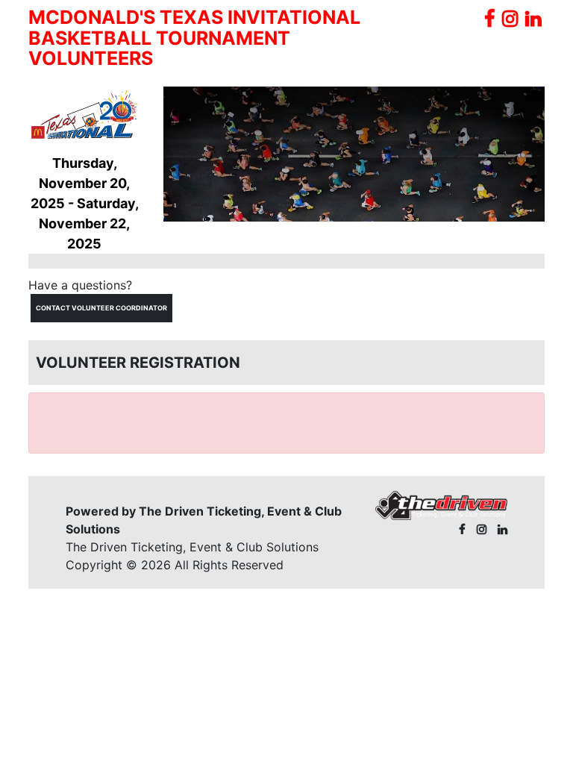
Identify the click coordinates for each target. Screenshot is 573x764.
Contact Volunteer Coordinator (101, 308)
